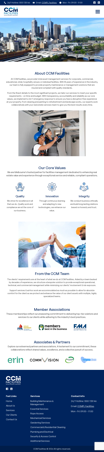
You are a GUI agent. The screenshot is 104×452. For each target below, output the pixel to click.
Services (10, 410)
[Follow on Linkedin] (99, 2)
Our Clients (11, 414)
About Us (10, 405)
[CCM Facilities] (13, 380)
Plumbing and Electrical (41, 431)
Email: (82, 406)
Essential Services (39, 409)
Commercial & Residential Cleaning (47, 427)
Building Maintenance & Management (41, 403)
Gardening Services (40, 422)
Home (9, 401)
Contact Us (11, 419)
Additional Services (40, 441)
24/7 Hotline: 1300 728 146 (84, 401)
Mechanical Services (40, 418)
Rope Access (37, 413)
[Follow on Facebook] (94, 2)
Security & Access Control (43, 436)
